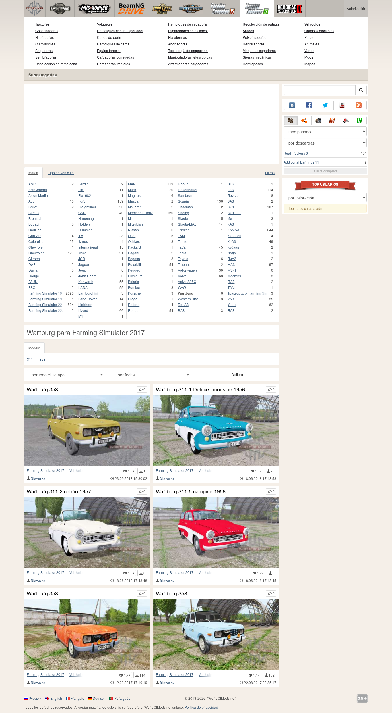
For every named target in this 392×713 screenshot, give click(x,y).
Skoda (183, 218)
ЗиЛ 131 (234, 212)
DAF (31, 264)
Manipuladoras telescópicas (190, 57)
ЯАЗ (231, 310)
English (56, 698)
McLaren (135, 206)
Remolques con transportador (120, 30)
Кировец (234, 235)
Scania (183, 201)
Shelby (183, 212)
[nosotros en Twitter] (325, 105)
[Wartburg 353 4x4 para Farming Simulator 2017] (87, 430)
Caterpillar (36, 241)
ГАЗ (231, 189)
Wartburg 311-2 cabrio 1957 (59, 491)
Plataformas (177, 37)
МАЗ (231, 264)
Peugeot (134, 270)
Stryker (183, 229)
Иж (230, 218)
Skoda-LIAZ (187, 224)
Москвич (234, 275)
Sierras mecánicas (257, 57)
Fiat (81, 189)
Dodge (33, 275)
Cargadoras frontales (113, 63)
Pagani (133, 252)
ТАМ (231, 287)
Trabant (184, 264)
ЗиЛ (231, 206)
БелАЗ (183, 304)
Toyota (183, 258)
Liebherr (85, 304)
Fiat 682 (84, 195)
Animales (311, 43)
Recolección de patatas (261, 24)
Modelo (34, 347)
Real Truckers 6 (296, 153)
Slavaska (38, 478)
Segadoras (44, 50)
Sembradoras (46, 57)
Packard (134, 247)
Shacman (185, 206)
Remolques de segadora (187, 24)
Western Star (188, 298)
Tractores (42, 24)
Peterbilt (134, 264)
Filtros (270, 172)
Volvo (182, 275)
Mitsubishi (136, 224)
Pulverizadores (254, 37)
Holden (84, 224)
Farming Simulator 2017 (45, 470)
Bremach (35, 218)
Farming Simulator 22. (45, 310)
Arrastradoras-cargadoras (188, 63)
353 (43, 359)
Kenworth (85, 281)
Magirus (134, 195)
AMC (32, 183)
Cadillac (34, 229)
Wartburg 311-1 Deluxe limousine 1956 (200, 389)
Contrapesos (253, 63)
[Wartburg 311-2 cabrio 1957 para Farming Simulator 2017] (87, 532)
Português (122, 698)
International (88, 247)
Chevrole (35, 247)
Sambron (185, 195)
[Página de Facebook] (308, 105)
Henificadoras (254, 43)
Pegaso (134, 258)
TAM (181, 235)
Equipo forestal (109, 50)
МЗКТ (232, 270)
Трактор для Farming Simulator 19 (247, 293)
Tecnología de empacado (188, 50)
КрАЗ (232, 241)
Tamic (182, 241)
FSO (31, 287)
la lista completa (325, 170)
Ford (82, 201)
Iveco (82, 252)
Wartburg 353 (42, 389)
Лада (232, 252)
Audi (32, 201)
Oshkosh (135, 241)
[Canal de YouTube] (341, 105)
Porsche (134, 293)
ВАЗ (181, 310)
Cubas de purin (109, 37)
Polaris (133, 281)
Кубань (233, 247)
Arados (248, 30)
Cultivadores (45, 43)
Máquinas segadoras (259, 50)
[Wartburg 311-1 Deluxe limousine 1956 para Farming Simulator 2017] (216, 430)
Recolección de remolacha (56, 63)
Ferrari (83, 183)
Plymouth (135, 275)
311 (30, 359)
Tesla (182, 252)
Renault (134, 310)
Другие (233, 195)
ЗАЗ (231, 201)
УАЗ (231, 298)
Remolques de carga (113, 43)
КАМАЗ (233, 229)
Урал (232, 304)
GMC (82, 212)
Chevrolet (36, 252)
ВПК (231, 183)
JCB (81, 258)
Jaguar (83, 264)
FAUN (33, 281)
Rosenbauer (187, 189)
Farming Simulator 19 (45, 293)
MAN (132, 183)
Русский (35, 698)
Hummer (85, 229)
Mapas (309, 63)
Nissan (133, 229)
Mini (131, 218)
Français (77, 698)
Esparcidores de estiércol (188, 30)
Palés (308, 37)
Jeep (82, 270)
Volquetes (104, 24)
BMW (32, 206)
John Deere (87, 275)
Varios (309, 50)
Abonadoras (177, 43)
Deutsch (99, 698)
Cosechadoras (46, 30)
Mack (132, 189)
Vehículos (312, 24)
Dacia (33, 270)
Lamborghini (88, 293)
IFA (80, 235)
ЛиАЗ (232, 258)
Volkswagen (187, 270)
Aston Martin (38, 195)
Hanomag (86, 218)
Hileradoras (44, 37)
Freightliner (87, 206)
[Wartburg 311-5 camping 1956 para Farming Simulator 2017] (216, 532)
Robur (183, 183)
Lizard (83, 310)
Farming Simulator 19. (45, 298)
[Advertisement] (151, 124)
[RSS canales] (358, 105)
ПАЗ (231, 281)
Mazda (133, 201)
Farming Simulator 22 (45, 304)
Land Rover (87, 298)
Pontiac (134, 287)
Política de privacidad (201, 707)
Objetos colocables (319, 30)
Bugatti (33, 224)
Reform (133, 304)
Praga (132, 298)
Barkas (33, 212)
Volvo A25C (187, 281)
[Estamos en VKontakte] (292, 105)
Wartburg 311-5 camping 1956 (191, 491)
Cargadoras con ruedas (115, 57)
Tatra (182, 247)
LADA (83, 287)
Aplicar (237, 374)
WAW (182, 287)
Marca (33, 172)
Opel (131, 235)
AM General (37, 189)
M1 (80, 316)
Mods (308, 57)
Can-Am (34, 235)
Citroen (34, 258)
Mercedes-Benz (140, 212)
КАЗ (231, 224)
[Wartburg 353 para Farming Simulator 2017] (87, 634)
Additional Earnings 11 (301, 161)
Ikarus (83, 241)
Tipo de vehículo (61, 172)
